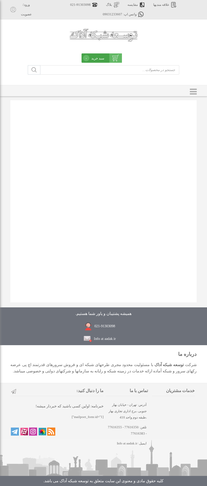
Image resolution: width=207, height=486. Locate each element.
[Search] (34, 70)
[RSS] (51, 432)
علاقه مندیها (161, 5)
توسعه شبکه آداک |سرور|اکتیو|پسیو (103, 34)
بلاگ (109, 5)
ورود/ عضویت (26, 9)
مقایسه (132, 5)
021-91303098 (80, 5)
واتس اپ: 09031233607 (120, 14)
